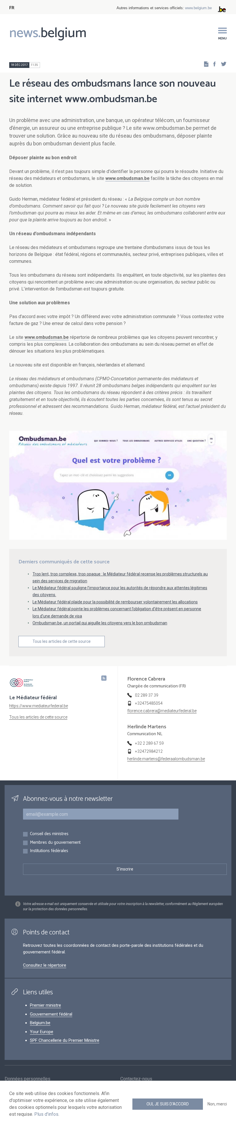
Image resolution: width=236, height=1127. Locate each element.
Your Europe (41, 1031)
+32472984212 (149, 751)
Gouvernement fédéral (51, 1014)
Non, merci (217, 1104)
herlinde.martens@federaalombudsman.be (166, 759)
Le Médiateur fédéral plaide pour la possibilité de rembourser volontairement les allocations (115, 602)
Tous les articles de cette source (62, 641)
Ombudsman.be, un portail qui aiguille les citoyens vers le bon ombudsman (100, 623)
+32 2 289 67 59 (149, 743)
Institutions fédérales (49, 851)
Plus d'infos (46, 1114)
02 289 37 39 (146, 695)
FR (11, 8)
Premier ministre (45, 1005)
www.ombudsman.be (127, 178)
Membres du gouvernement (55, 842)
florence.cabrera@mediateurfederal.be (162, 710)
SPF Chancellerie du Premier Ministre (64, 1040)
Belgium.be (40, 1022)
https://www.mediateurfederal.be (38, 706)
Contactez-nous (136, 1079)
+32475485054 (149, 703)
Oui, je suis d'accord (167, 1104)
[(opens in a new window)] (212, 64)
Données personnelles (27, 1079)
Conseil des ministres (49, 834)
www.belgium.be (198, 8)
